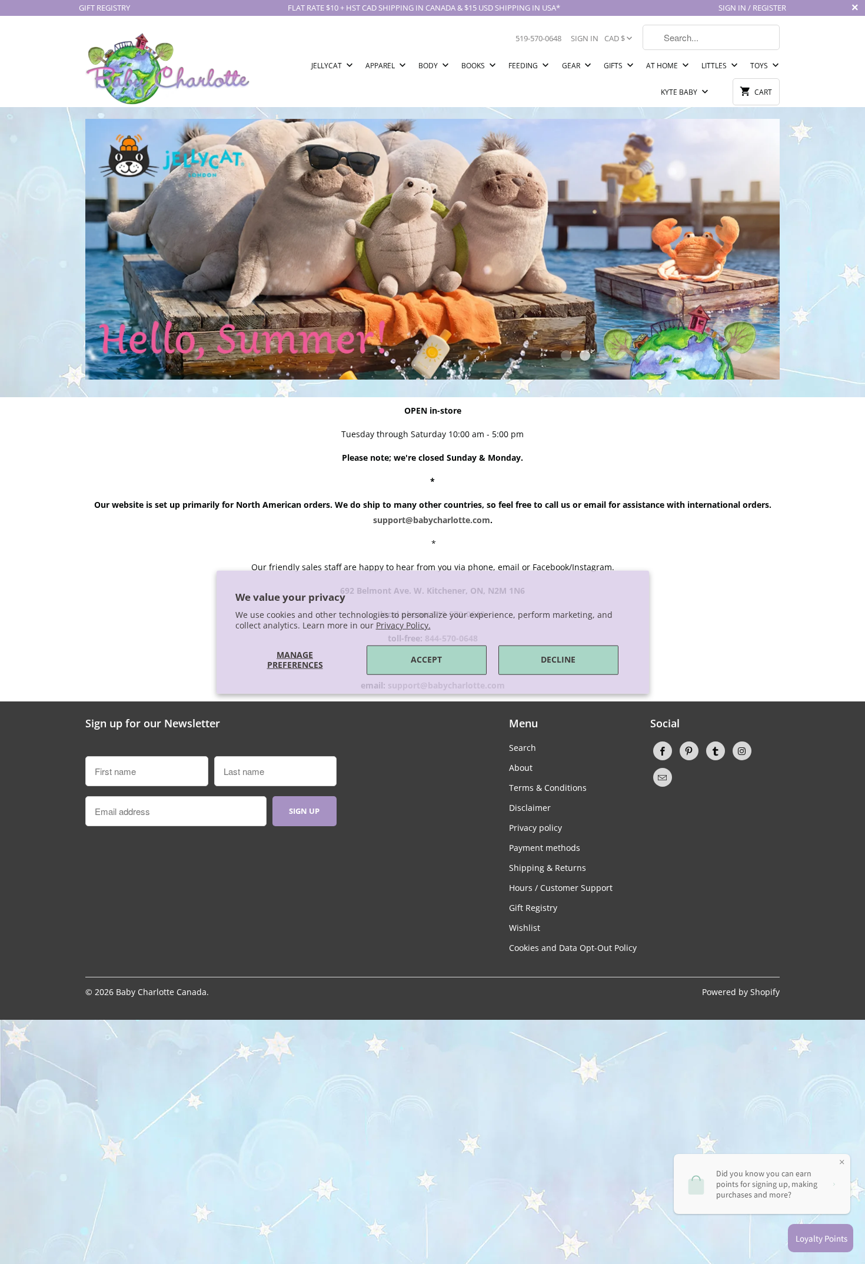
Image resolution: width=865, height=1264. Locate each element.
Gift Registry (533, 907)
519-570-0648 (538, 38)
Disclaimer (530, 807)
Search (522, 747)
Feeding (524, 66)
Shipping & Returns (547, 867)
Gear (572, 66)
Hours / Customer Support (561, 887)
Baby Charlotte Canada (161, 991)
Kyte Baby (680, 92)
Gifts (614, 66)
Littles (714, 66)
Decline (558, 659)
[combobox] (711, 37)
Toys (760, 66)
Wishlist (524, 927)
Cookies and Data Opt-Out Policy (573, 947)
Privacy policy (535, 827)
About (521, 767)
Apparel (381, 66)
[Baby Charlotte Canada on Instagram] (742, 750)
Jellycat (327, 66)
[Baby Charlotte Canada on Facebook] (662, 750)
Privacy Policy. (403, 625)
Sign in (584, 38)
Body (429, 66)
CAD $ (614, 38)
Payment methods (544, 847)
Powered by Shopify (741, 991)
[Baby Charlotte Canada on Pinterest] (689, 750)
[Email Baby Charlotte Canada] (662, 777)
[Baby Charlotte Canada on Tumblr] (715, 750)
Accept (426, 659)
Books (474, 66)
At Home (663, 66)
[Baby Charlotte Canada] (167, 66)
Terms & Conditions (548, 787)
